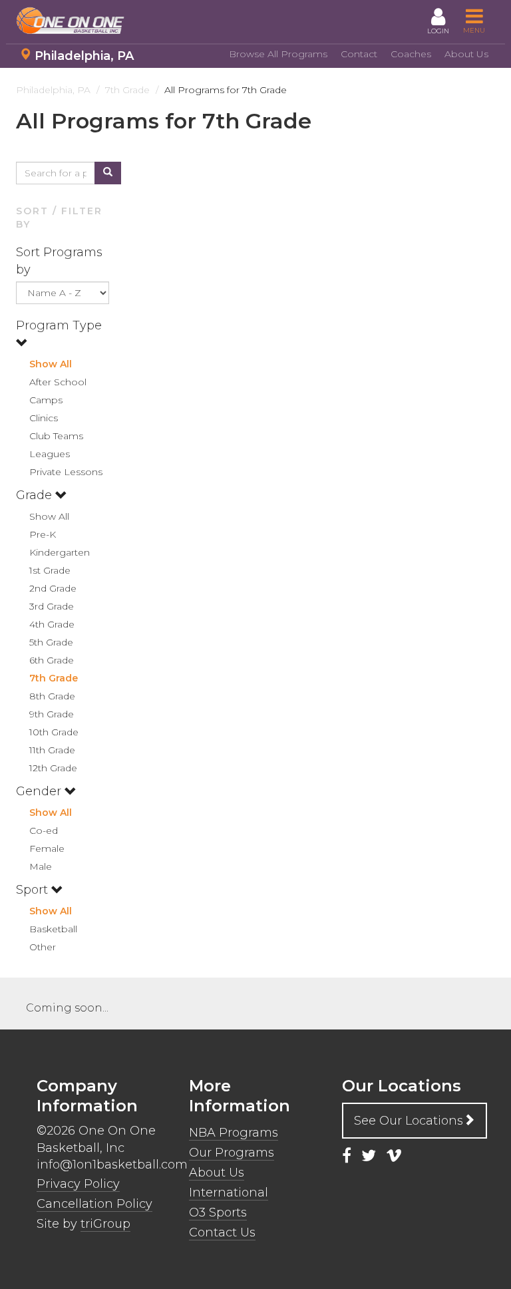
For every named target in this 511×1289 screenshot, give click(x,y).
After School (57, 382)
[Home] (76, 20)
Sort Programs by (59, 261)
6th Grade (51, 660)
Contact (359, 54)
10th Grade (54, 732)
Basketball (53, 929)
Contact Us (222, 1232)
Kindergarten (59, 552)
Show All (50, 364)
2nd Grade (53, 588)
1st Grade (50, 570)
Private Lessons (65, 472)
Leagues (49, 454)
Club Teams (56, 436)
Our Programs (231, 1152)
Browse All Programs (278, 54)
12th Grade (53, 768)
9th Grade (51, 714)
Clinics (43, 418)
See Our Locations (408, 1120)
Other (42, 947)
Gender (40, 791)
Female (47, 848)
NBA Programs (233, 1132)
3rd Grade (51, 606)
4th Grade (52, 624)
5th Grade (51, 642)
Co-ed (43, 830)
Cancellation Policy (94, 1204)
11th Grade (52, 750)
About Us (466, 54)
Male (40, 866)
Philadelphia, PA (84, 56)
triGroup (105, 1223)
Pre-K (42, 534)
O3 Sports (218, 1212)
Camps (46, 400)
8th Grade (52, 696)
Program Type (59, 325)
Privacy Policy (78, 1184)
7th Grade (53, 678)
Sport (33, 889)
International (228, 1192)
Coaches (411, 54)
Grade (35, 495)
